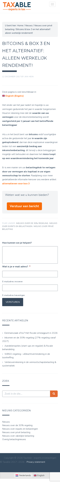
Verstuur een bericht (24, 206)
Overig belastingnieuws (14, 439)
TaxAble (16, 6)
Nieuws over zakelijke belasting (18, 435)
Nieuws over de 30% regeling (32, 223)
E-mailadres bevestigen (13, 295)
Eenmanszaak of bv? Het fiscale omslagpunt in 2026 (31, 333)
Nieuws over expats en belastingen (20, 428)
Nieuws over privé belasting (16, 432)
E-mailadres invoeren (12, 281)
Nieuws (6, 421)
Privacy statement (36, 462)
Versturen (13, 302)
